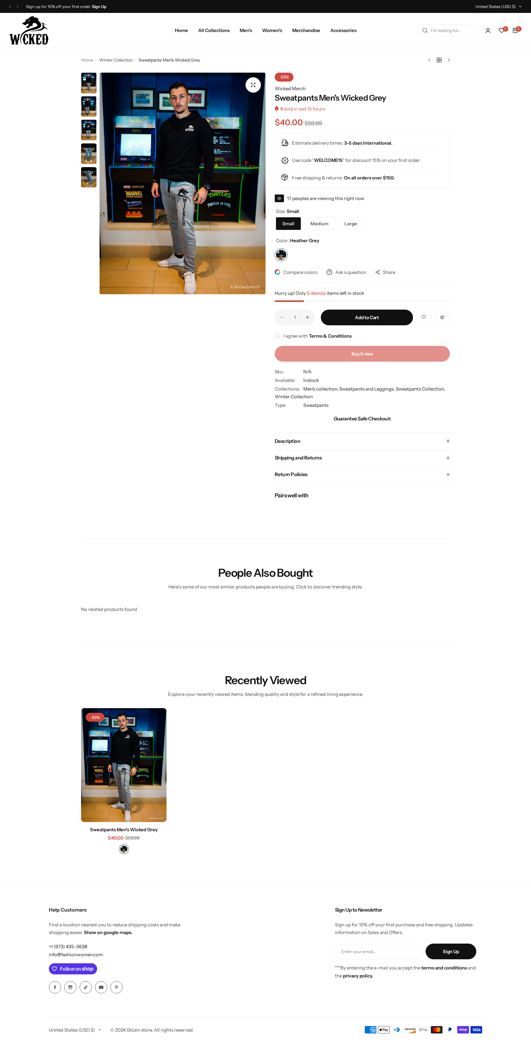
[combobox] (447, 30)
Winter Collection (116, 60)
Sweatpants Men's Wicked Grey (124, 829)
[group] (183, 183)
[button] (10, 6)
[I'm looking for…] (425, 30)
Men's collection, (321, 389)
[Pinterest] (116, 987)
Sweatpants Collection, (420, 389)
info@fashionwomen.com (76, 954)
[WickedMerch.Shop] (29, 30)
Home (87, 60)
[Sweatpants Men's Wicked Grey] (124, 765)
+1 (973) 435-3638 (68, 946)
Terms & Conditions (330, 336)
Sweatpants (315, 405)
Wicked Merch (290, 88)
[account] (488, 30)
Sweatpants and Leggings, (367, 389)
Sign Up (451, 951)
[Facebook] (55, 987)
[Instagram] (70, 987)
